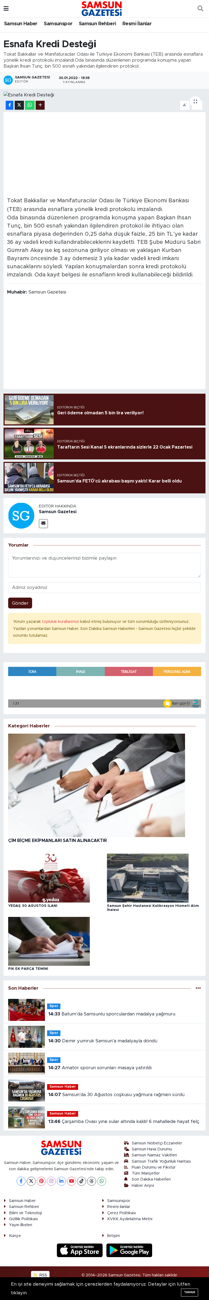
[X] (31, 1181)
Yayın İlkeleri (20, 1225)
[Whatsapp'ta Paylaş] (30, 105)
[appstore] (80, 1250)
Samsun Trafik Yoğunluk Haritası (161, 1161)
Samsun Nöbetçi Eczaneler (157, 1143)
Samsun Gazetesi (57, 512)
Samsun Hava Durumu (152, 1149)
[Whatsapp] (101, 1181)
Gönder (20, 603)
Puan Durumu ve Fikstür (154, 1167)
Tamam (189, 1292)
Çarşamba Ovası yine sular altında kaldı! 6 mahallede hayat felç (123, 1121)
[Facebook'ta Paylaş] (9, 105)
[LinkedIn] (61, 1181)
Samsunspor (58, 23)
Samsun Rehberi (97, 23)
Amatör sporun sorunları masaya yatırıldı (100, 1067)
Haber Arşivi (143, 1186)
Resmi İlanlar (137, 23)
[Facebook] (21, 1181)
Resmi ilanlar (118, 1207)
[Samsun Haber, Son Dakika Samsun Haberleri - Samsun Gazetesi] (102, 8)
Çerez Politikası (121, 1213)
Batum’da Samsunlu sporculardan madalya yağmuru (111, 1014)
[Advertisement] (104, 154)
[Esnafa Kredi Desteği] (105, 95)
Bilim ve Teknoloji (25, 1213)
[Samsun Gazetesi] (21, 515)
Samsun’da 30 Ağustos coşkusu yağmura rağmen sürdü (116, 1094)
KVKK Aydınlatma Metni (129, 1219)
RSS (42, 1275)
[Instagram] (51, 1181)
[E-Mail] (43, 523)
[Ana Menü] (6, 8)
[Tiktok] (81, 1181)
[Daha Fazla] (40, 105)
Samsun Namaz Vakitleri (154, 1155)
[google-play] (129, 1250)
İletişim (113, 1236)
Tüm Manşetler (146, 1173)
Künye (15, 1236)
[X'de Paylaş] (19, 105)
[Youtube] (71, 1181)
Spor (54, 1006)
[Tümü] (198, 988)
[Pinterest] (41, 1181)
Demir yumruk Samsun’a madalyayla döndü (102, 1041)
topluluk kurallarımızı (61, 622)
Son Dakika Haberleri (151, 1179)
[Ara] (200, 8)
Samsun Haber (21, 23)
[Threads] (91, 1181)
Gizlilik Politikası (23, 1219)
